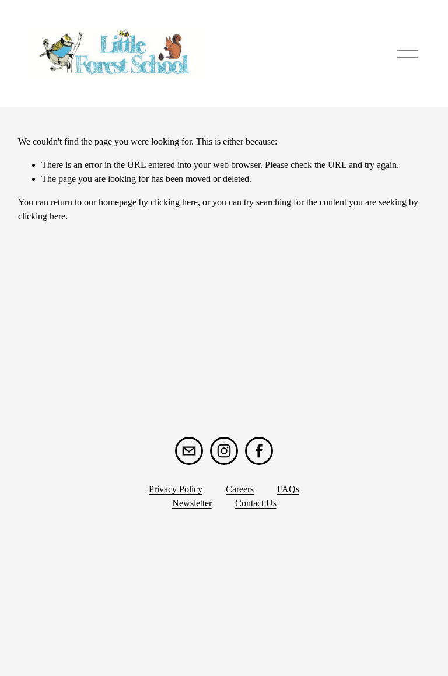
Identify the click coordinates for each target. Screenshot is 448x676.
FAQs (288, 489)
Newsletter (192, 503)
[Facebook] (259, 451)
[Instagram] (224, 451)
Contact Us (255, 503)
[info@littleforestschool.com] (189, 451)
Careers (240, 489)
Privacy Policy (175, 489)
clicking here (174, 202)
